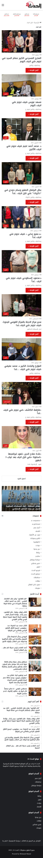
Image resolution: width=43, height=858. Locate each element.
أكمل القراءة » (33, 70)
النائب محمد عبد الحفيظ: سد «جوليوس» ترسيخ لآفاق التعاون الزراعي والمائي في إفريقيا (16, 628)
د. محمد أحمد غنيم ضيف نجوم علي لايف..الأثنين (23, 147)
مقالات (37, 581)
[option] (21, 498)
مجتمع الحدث (35, 574)
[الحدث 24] (33, 5)
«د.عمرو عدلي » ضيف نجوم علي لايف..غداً (25, 235)
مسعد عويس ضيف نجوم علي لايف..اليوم (26, 103)
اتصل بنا (5, 840)
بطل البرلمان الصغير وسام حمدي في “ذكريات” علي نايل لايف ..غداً (22, 191)
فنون (38, 567)
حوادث (38, 545)
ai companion (35, 520)
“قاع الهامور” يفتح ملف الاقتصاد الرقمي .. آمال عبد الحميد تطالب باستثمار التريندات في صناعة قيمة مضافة (15, 602)
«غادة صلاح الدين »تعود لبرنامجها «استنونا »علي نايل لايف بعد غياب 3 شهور (23, 457)
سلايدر (37, 556)
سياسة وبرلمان (35, 560)
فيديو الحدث (35, 570)
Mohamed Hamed (25, 853)
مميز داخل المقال (34, 584)
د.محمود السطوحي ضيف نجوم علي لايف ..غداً (23, 279)
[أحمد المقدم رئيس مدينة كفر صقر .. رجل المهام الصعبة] (35, 652)
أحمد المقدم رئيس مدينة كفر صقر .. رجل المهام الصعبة (14, 649)
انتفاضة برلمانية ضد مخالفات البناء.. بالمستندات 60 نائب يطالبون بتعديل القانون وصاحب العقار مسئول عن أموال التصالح (23, 506)
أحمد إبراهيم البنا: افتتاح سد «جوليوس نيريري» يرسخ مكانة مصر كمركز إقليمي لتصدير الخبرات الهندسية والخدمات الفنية (15, 679)
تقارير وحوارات (35, 538)
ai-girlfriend (36, 524)
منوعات (37, 588)
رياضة (38, 552)
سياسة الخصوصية (14, 840)
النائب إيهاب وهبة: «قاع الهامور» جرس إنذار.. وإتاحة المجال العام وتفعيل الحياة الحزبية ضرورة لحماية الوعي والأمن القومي (15, 616)
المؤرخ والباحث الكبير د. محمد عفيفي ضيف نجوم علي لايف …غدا (22, 367)
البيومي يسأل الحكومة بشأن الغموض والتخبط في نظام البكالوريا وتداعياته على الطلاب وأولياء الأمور (14, 639)
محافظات (37, 577)
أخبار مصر (36, 528)
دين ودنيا (37, 549)
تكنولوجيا (36, 542)
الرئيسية (37, 22)
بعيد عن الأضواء (34, 535)
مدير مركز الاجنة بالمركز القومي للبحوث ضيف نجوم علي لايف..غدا (22, 323)
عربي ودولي (35, 563)
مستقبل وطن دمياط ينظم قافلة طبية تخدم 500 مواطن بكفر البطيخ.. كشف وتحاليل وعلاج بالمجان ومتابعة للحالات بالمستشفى (14, 665)
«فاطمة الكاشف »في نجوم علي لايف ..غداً (22, 411)
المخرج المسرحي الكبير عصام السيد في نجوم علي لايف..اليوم (21, 59)
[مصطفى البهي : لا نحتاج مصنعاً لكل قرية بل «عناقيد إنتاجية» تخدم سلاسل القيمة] (35, 692)
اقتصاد (37, 531)
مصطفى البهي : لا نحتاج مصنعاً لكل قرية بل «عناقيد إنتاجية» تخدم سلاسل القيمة (15, 691)
